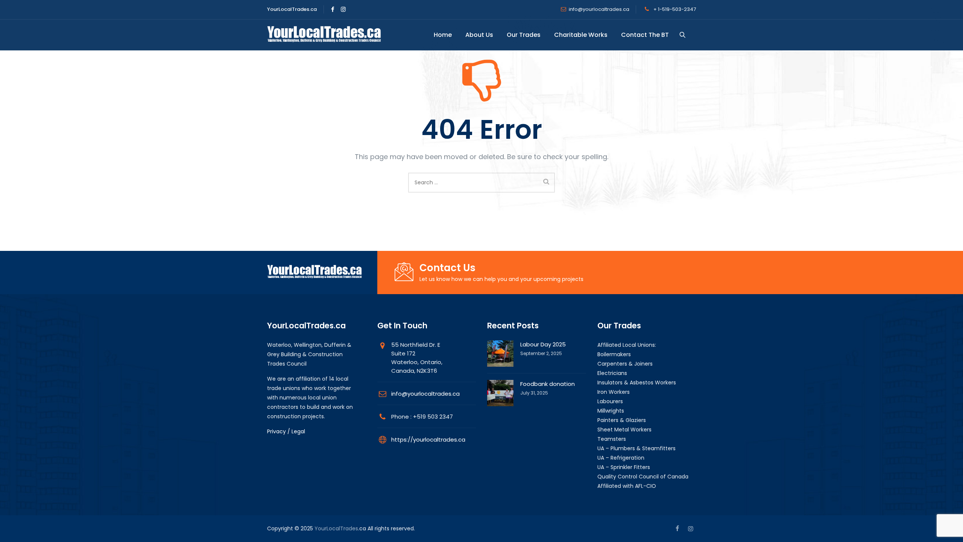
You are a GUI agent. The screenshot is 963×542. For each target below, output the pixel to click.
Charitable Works (581, 34)
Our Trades (524, 34)
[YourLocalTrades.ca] (324, 35)
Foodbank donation (547, 384)
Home (443, 34)
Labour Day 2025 (543, 344)
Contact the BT (645, 34)
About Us (479, 34)
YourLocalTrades (336, 528)
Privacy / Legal (286, 431)
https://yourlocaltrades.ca (428, 439)
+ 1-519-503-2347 (674, 9)
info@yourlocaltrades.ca (599, 9)
